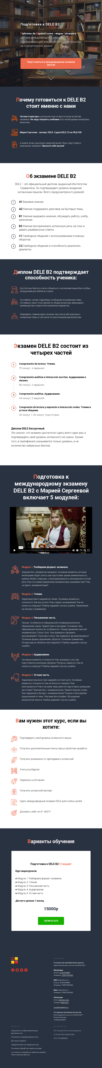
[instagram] (17, 970)
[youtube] (21, 970)
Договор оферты (18, 1041)
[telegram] (26, 970)
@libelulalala (64, 1000)
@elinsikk (65, 1002)
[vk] (12, 970)
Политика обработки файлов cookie (26, 1048)
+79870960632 (67, 975)
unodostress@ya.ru (61, 1007)
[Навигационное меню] (96, 5)
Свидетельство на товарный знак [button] (25, 1045)
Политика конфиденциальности (24, 1037)
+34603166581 (64, 973)
